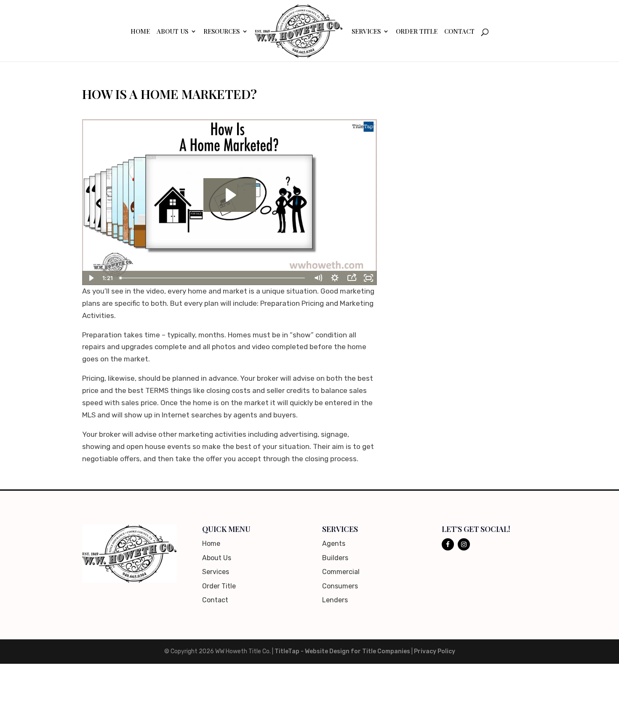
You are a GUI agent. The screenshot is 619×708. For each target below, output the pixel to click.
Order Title (417, 31)
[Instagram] (464, 544)
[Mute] (318, 278)
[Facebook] (448, 544)
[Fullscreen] (368, 278)
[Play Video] (90, 278)
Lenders (335, 600)
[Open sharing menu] (351, 278)
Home (140, 31)
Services (366, 31)
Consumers (340, 586)
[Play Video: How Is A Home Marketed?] (229, 195)
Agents (333, 544)
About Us (172, 31)
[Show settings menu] (334, 278)
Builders (335, 558)
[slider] (213, 278)
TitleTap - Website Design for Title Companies (342, 651)
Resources (221, 31)
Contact (459, 31)
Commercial (341, 572)
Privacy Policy (434, 651)
